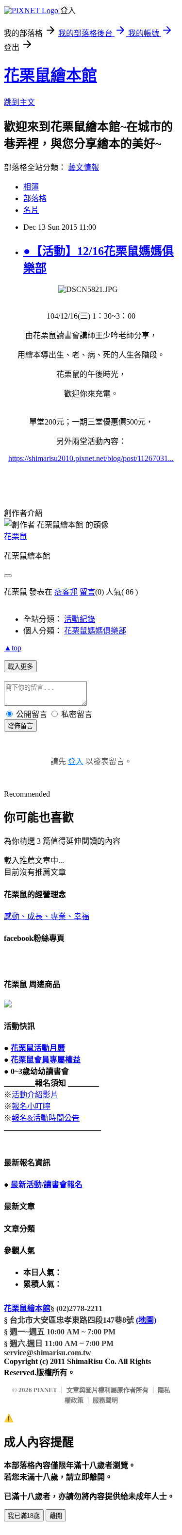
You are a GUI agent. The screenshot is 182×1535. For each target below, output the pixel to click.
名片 (31, 210)
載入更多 (20, 666)
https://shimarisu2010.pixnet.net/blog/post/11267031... (91, 458)
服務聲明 (105, 1400)
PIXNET (45, 1390)
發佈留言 (20, 726)
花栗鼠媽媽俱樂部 (95, 631)
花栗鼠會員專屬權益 (46, 1060)
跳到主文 (19, 102)
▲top (12, 648)
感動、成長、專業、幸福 (46, 916)
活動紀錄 (79, 619)
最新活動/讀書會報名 (47, 1184)
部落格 (35, 198)
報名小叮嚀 (31, 1106)
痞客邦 (66, 592)
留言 (87, 592)
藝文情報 (83, 167)
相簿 (31, 187)
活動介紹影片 (35, 1095)
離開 (56, 1515)
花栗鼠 (15, 536)
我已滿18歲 (24, 1515)
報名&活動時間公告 (46, 1118)
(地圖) (146, 1320)
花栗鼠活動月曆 (38, 1048)
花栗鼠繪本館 (50, 75)
